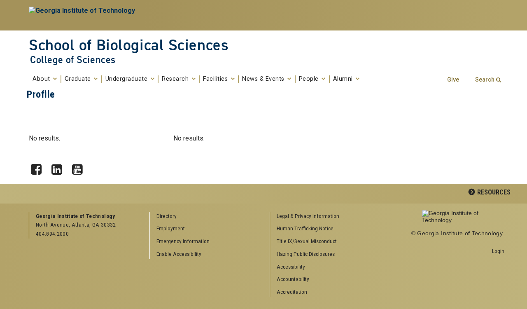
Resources (494, 192)
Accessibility (291, 266)
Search (484, 79)
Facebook (39, 167)
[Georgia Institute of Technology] (83, 15)
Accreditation (292, 291)
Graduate (79, 79)
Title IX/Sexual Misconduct (307, 241)
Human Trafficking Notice (305, 228)
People (310, 79)
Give (453, 79)
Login (498, 251)
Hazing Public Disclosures (306, 253)
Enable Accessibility (178, 253)
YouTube (80, 167)
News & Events (264, 79)
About (42, 79)
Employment (170, 228)
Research (176, 79)
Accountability (293, 279)
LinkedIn (59, 167)
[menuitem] (327, 216)
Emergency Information (183, 241)
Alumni (344, 79)
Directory (166, 216)
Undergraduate (127, 79)
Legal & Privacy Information (308, 216)
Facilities (216, 79)
